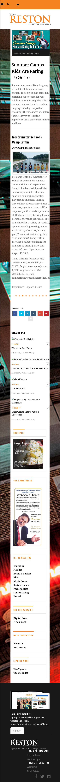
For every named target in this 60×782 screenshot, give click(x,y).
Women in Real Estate (22, 348)
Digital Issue (20, 618)
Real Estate (19, 647)
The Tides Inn (18, 388)
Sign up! (17, 731)
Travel (17, 596)
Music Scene (20, 581)
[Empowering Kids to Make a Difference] (31, 401)
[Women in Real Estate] (23, 339)
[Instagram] (49, 777)
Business (15, 344)
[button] (8, 4)
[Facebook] (36, 777)
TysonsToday (20, 673)
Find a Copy (19, 622)
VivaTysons (19, 669)
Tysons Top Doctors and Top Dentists (30, 368)
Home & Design (22, 573)
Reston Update (21, 585)
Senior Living (21, 592)
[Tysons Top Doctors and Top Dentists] (30, 359)
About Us (18, 643)
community (16, 408)
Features (15, 364)
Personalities (20, 589)
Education (19, 566)
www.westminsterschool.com (26, 148)
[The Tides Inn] (19, 379)
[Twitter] (42, 777)
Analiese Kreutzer (33, 53)
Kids (15, 577)
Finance (17, 569)
